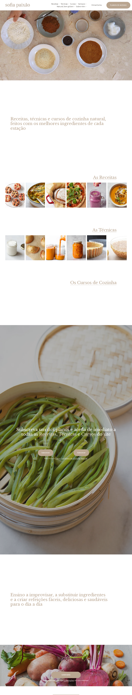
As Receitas (105, 177)
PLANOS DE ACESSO (118, 5)
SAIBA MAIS (66, 675)
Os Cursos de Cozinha (93, 282)
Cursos (88, 434)
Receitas (47, 434)
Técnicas (67, 434)
